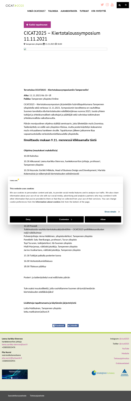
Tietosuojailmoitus (121, 359)
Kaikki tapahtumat (38, 24)
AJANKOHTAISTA (69, 11)
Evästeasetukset (122, 363)
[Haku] (120, 5)
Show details (110, 212)
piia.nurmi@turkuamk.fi (12, 358)
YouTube (125, 349)
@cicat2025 (124, 339)
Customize (64, 219)
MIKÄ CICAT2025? (36, 11)
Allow (103, 219)
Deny (28, 219)
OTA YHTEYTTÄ (98, 11)
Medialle (125, 354)
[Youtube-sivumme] (112, 5)
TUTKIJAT (84, 11)
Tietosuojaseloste (37, 396)
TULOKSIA (53, 11)
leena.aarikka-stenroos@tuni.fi (14, 345)
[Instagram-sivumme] (107, 5)
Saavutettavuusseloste (17, 396)
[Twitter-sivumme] (102, 5)
